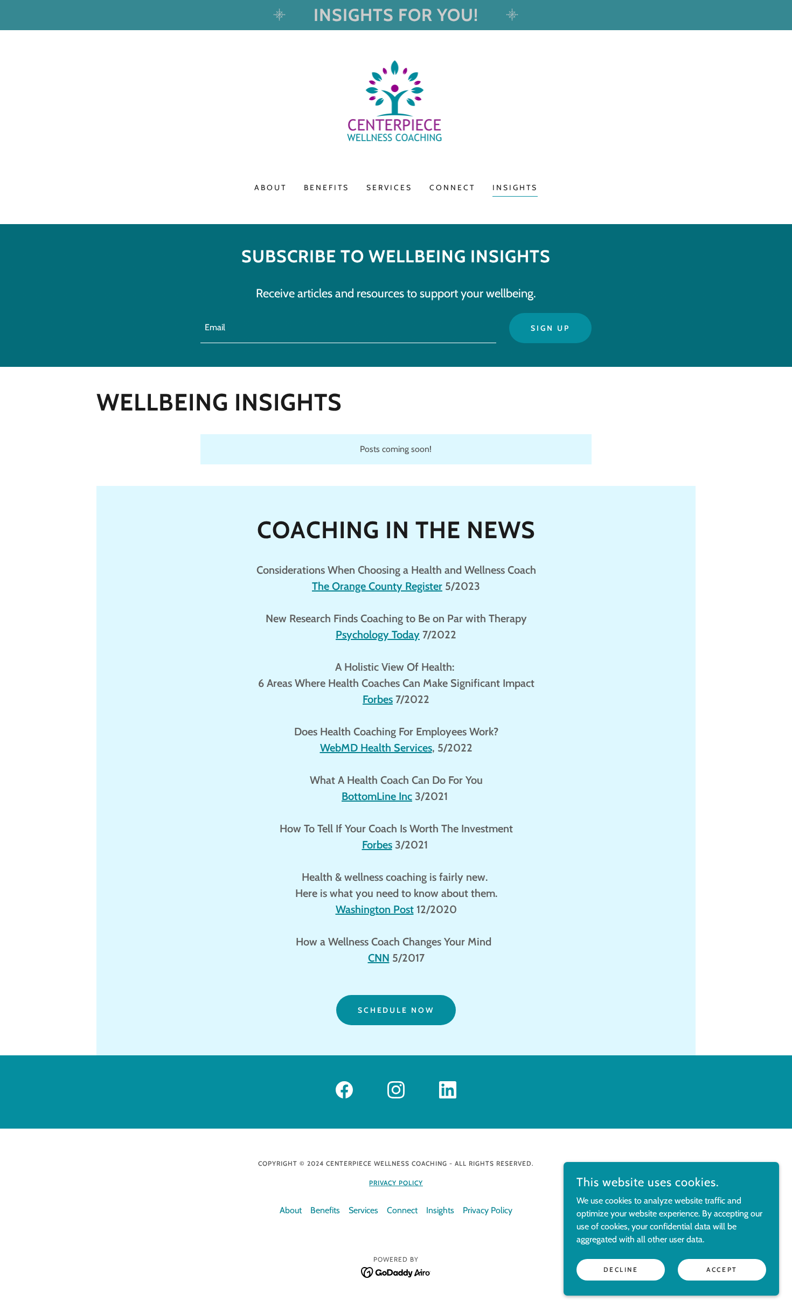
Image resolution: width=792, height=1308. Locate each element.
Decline (620, 1269)
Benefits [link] (326, 187)
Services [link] (389, 187)
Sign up (550, 328)
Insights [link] (515, 187)
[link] (396, 113)
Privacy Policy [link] (487, 1210)
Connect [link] (452, 187)
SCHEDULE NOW (396, 1010)
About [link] (270, 187)
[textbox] (348, 328)
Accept (721, 1269)
